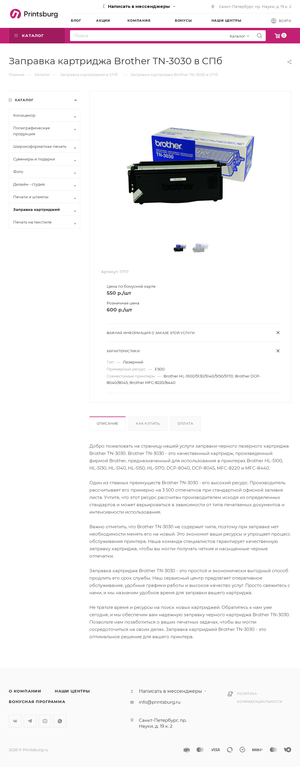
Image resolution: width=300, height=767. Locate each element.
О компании (25, 691)
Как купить (148, 423)
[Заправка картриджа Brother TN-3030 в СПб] (190, 166)
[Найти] (259, 35)
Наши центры (72, 691)
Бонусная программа (37, 701)
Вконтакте (15, 721)
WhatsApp (60, 721)
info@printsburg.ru (159, 702)
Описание (107, 423)
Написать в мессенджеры (139, 6)
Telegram (30, 721)
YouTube (45, 721)
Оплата (185, 423)
